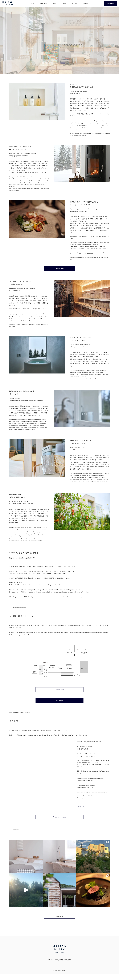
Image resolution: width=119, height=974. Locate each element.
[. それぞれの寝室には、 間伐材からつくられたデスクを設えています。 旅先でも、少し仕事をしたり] (59, 856)
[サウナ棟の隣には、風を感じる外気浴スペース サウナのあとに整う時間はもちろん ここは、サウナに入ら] (59, 890)
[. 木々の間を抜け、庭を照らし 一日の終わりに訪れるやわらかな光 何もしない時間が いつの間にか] (93, 856)
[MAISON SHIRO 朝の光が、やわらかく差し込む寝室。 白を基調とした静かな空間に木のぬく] (26, 856)
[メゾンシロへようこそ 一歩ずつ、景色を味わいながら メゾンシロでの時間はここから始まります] (26, 890)
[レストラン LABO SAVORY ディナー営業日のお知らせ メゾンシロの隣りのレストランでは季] (93, 890)
